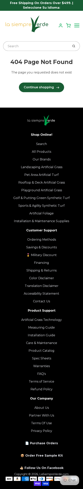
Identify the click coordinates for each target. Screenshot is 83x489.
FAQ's (41, 374)
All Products (41, 151)
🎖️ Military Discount (41, 255)
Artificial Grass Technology (41, 320)
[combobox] (36, 46)
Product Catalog (41, 350)
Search (41, 144)
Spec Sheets (41, 358)
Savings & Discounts (41, 247)
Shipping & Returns (41, 270)
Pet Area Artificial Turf (41, 175)
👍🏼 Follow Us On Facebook (42, 468)
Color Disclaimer (41, 278)
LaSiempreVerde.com (54, 474)
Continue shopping (39, 87)
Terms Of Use (41, 423)
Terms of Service (41, 381)
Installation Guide (41, 335)
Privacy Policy (41, 431)
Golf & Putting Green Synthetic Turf (41, 198)
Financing (41, 263)
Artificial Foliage (41, 213)
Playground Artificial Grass (41, 190)
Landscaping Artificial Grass (41, 167)
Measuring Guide (41, 327)
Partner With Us (41, 415)
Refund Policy (41, 389)
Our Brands (42, 159)
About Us (41, 408)
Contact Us (41, 301)
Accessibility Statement (41, 293)
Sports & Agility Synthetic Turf (41, 205)
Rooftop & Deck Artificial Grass (41, 182)
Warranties (41, 366)
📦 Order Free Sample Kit (41, 455)
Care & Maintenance (41, 343)
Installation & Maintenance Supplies (41, 221)
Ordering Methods (41, 239)
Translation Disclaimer (41, 286)
